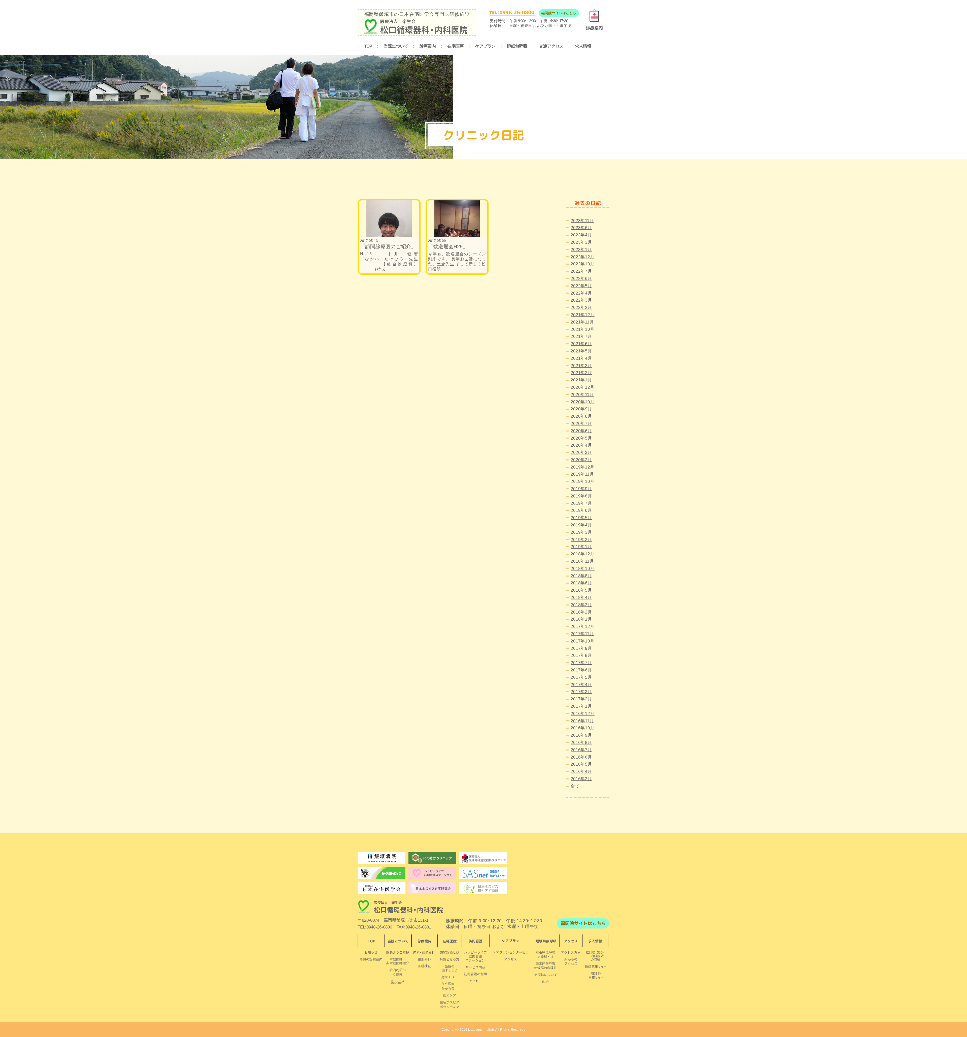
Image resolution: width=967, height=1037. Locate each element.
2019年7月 (581, 503)
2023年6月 (581, 227)
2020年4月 (581, 445)
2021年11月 (582, 322)
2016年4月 (581, 771)
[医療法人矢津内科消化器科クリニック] (483, 858)
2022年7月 (581, 271)
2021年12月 (583, 314)
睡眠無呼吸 (517, 46)
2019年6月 (581, 510)
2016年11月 (582, 721)
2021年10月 (583, 329)
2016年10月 (583, 728)
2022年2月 (581, 307)
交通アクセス (551, 46)
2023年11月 (582, 220)
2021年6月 (581, 343)
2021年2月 (581, 372)
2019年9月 (581, 488)
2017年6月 (581, 670)
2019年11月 (582, 474)
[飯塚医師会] (381, 873)
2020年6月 (581, 430)
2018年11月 (582, 561)
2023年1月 (581, 249)
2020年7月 (581, 423)
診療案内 (428, 46)
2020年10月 (583, 402)
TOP (368, 46)
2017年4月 (581, 684)
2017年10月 (583, 641)
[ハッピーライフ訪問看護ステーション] (432, 873)
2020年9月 (581, 409)
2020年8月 (581, 416)
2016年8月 (581, 742)
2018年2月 (581, 612)
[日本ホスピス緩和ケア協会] (483, 888)
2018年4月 (581, 597)
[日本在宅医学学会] (432, 888)
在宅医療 (455, 46)
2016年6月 (581, 757)
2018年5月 (581, 590)
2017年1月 (581, 706)
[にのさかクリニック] (432, 858)
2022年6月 (581, 278)
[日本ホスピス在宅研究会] (381, 888)
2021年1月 (581, 380)
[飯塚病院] (381, 858)
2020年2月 (581, 459)
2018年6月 (581, 583)
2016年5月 (581, 764)
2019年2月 (581, 539)
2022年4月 (581, 293)
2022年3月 (581, 300)
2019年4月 (581, 525)
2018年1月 (581, 619)
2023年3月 (581, 242)
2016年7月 (581, 749)
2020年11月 (582, 394)
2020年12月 (583, 387)
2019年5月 (581, 517)
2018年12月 (583, 554)
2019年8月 (581, 496)
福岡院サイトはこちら (558, 13)
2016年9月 (581, 735)
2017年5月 (581, 677)
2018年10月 (583, 568)
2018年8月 (581, 576)
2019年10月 (583, 481)
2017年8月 (581, 655)
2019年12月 (583, 467)
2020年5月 (581, 438)
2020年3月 (581, 452)
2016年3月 (581, 778)
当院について (396, 46)
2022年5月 (581, 285)
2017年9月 (581, 648)
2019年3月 (581, 532)
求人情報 (583, 46)
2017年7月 (581, 662)
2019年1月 (581, 546)
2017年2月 (581, 699)
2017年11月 (582, 633)
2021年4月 (581, 358)
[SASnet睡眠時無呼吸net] (483, 873)
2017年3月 (581, 691)
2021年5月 (581, 351)
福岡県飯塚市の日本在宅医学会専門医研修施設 (417, 14)
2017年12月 (583, 626)
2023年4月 (581, 235)
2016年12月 (583, 713)
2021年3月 (581, 365)
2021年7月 (581, 336)
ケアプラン (485, 46)
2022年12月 (583, 257)
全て (575, 786)
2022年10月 (583, 264)
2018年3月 (581, 604)
